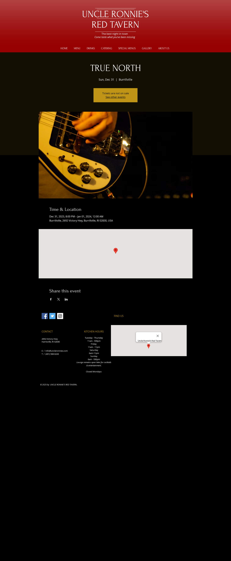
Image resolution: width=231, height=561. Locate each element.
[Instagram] (60, 316)
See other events (116, 97)
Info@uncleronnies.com (56, 350)
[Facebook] (45, 316)
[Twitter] (52, 316)
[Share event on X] (58, 299)
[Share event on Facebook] (50, 299)
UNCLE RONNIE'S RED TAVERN (115, 19)
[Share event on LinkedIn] (66, 299)
